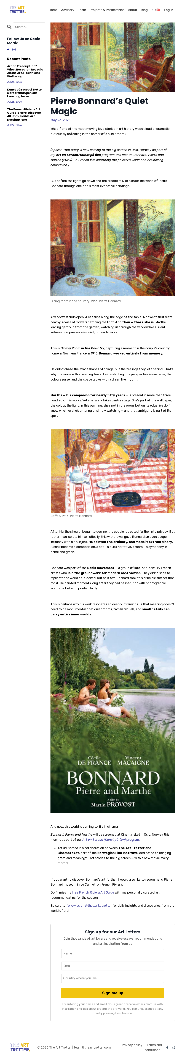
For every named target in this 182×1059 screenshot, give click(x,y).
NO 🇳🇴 (155, 10)
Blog (144, 10)
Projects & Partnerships (107, 10)
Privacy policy (132, 1045)
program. (111, 840)
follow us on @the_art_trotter (89, 906)
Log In (168, 10)
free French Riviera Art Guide (93, 892)
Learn (82, 10)
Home (53, 10)
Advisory (67, 10)
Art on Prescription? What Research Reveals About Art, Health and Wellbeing (25, 71)
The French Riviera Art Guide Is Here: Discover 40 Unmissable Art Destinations (24, 114)
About (132, 10)
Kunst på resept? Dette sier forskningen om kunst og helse (24, 93)
